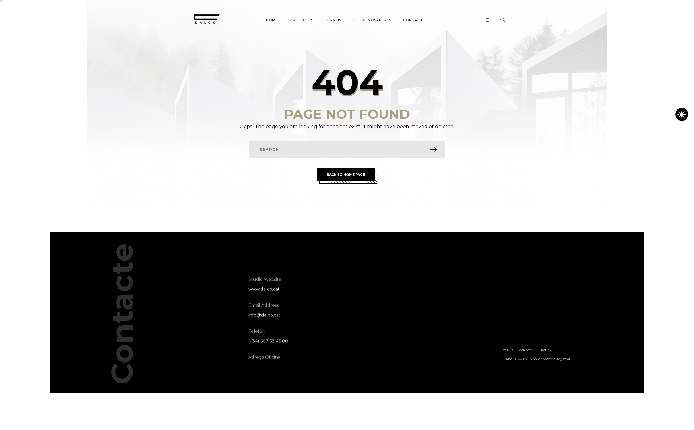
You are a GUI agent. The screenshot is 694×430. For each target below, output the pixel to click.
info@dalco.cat (264, 315)
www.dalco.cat (264, 289)
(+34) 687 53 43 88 (268, 341)
